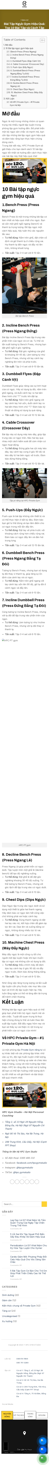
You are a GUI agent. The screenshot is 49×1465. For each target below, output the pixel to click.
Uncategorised (9, 1316)
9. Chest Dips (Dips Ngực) (22, 89)
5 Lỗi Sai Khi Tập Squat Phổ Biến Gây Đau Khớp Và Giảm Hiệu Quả (27, 1235)
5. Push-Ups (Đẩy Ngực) (21, 67)
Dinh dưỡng (8, 1295)
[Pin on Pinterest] (32, 1182)
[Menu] (3, 4)
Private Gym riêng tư (31, 1049)
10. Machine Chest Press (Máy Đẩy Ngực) (27, 94)
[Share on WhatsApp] (12, 1182)
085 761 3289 (22, 1363)
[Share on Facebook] (17, 1182)
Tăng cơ (24, 20)
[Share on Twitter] (22, 1182)
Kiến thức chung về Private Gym (19, 1305)
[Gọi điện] (42, 1458)
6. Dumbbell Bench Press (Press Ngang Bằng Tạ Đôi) (25, 72)
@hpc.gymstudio (21, 1172)
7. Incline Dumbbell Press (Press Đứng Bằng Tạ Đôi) (25, 78)
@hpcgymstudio (24, 1167)
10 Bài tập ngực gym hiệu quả (19, 48)
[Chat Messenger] (42, 1441)
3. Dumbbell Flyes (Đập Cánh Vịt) (25, 61)
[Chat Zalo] (42, 1450)
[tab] (7, 1415)
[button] (41, 40)
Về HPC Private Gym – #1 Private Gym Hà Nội (24, 103)
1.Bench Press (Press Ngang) (23, 51)
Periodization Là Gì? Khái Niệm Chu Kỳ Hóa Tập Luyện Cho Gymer (28, 1246)
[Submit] (44, 1204)
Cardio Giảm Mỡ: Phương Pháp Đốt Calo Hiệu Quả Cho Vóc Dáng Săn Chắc (28, 1259)
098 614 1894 (22, 1359)
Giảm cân (7, 1300)
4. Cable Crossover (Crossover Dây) (27, 64)
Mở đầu (8, 45)
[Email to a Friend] (27, 1182)
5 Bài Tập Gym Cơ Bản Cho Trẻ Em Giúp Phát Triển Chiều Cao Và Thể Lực (28, 1273)
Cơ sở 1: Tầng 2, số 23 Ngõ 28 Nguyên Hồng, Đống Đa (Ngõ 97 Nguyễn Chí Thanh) (30, 1373)
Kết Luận (10, 98)
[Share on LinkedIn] (37, 1182)
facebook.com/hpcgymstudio (31, 1162)
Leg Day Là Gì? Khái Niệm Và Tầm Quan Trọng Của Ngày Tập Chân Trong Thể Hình (28, 1223)
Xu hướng (7, 1321)
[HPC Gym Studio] (24, 5)
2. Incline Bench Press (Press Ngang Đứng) (26, 56)
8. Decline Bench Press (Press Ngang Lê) (24, 84)
